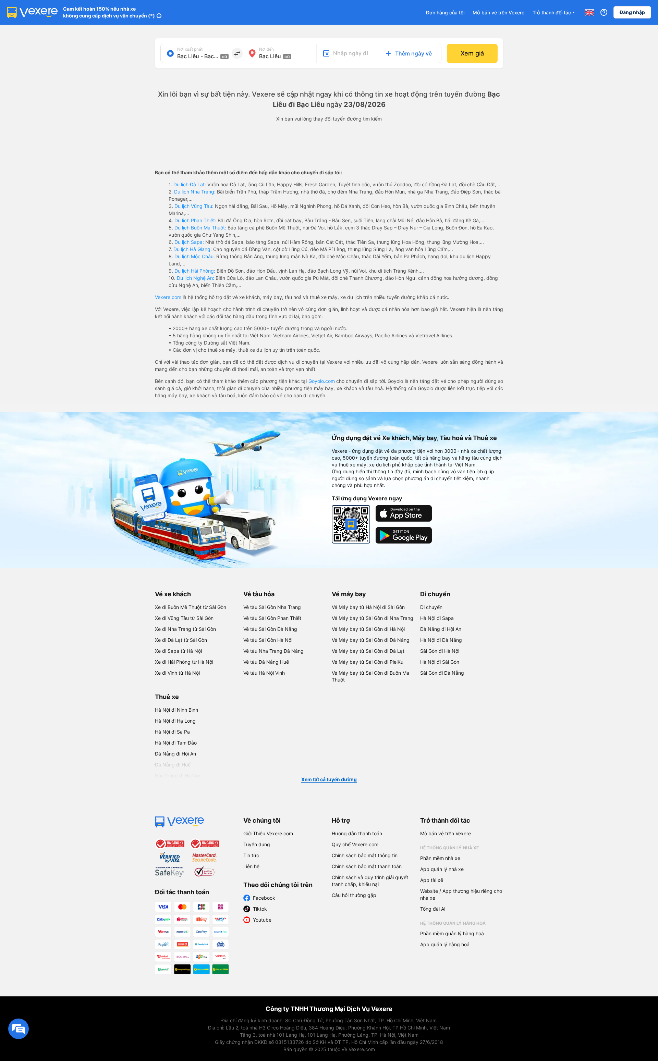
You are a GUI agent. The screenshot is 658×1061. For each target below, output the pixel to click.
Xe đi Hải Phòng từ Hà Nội (184, 662)
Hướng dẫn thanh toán (357, 833)
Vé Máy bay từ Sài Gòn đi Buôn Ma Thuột (370, 676)
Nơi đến (266, 49)
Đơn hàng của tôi (445, 12)
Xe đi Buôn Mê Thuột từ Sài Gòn (190, 607)
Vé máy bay (349, 594)
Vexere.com (168, 297)
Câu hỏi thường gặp (354, 895)
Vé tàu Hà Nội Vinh (264, 673)
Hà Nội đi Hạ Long (175, 721)
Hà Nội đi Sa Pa (172, 732)
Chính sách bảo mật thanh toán (367, 866)
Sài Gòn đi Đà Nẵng (442, 673)
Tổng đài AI (433, 909)
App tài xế (431, 880)
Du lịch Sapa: (189, 242)
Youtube (262, 920)
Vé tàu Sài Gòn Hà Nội (267, 640)
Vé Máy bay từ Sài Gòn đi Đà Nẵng (371, 640)
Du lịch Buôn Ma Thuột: (200, 227)
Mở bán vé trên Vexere (498, 12)
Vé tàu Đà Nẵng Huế (266, 662)
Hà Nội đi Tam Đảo (176, 743)
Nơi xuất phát (190, 49)
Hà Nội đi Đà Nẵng (441, 640)
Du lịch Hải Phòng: (195, 271)
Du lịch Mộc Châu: (194, 256)
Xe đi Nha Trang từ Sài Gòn (185, 629)
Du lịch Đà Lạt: (189, 184)
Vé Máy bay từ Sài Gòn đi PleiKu (367, 662)
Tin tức (251, 855)
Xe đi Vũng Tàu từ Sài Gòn (184, 618)
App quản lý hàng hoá (445, 944)
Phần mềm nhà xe (440, 858)
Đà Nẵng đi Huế (173, 764)
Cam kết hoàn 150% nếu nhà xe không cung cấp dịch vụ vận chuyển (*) (109, 12)
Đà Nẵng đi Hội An (440, 629)
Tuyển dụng (256, 844)
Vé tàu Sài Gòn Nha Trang (272, 607)
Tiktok (260, 909)
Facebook (264, 898)
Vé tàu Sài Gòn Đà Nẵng (270, 629)
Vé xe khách (173, 594)
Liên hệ (251, 866)
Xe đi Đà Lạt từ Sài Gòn (181, 640)
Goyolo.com (321, 381)
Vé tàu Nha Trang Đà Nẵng (273, 651)
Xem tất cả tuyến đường (329, 779)
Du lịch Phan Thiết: (195, 220)
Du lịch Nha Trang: (195, 192)
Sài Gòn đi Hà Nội (439, 651)
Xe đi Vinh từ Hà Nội (177, 673)
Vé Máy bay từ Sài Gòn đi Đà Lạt (368, 651)
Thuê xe (167, 696)
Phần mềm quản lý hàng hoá (452, 933)
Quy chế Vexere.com (355, 844)
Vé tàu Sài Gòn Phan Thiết (272, 618)
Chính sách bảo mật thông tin (365, 855)
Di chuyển (435, 594)
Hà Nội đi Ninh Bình (176, 710)
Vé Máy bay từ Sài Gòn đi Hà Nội (368, 629)
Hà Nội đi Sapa (437, 618)
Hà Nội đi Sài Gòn (439, 662)
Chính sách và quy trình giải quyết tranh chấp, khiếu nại (370, 880)
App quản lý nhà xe (442, 869)
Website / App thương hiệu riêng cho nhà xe (461, 894)
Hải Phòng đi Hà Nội (177, 775)
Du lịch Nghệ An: (195, 278)
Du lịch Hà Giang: (192, 249)
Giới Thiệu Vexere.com (268, 833)
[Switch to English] (589, 12)
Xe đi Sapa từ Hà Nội (178, 651)
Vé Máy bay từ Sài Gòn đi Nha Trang (372, 618)
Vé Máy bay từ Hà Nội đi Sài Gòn (368, 607)
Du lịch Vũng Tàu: (194, 206)
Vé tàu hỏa (259, 594)
